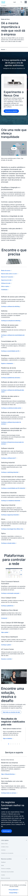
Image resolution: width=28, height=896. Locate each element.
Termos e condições (5, 868)
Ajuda (2, 865)
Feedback (3, 862)
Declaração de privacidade (7, 871)
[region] (14, 888)
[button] (14, 148)
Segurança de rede (6, 280)
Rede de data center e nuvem (9, 273)
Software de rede (5, 283)
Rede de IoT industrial (7, 277)
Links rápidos (5, 840)
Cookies (3, 875)
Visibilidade (4, 289)
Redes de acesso (5, 270)
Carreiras (3, 850)
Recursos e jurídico (6, 859)
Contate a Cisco (4, 846)
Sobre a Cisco (4, 843)
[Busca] (21, 2)
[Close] (26, 883)
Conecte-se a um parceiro (7, 853)
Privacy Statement (13, 889)
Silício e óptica (5, 286)
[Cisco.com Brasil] (3, 2)
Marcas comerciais (5, 878)
